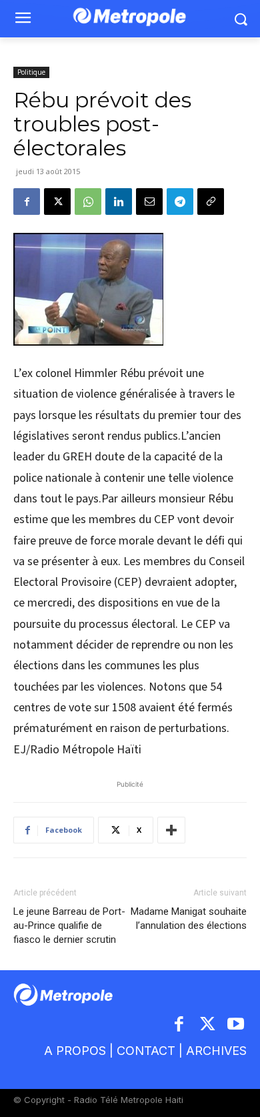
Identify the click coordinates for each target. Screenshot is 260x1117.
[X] (57, 201)
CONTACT (146, 1051)
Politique (31, 72)
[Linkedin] (118, 201)
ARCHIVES (216, 1051)
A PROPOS (75, 1051)
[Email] (149, 201)
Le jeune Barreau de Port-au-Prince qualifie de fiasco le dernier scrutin (69, 925)
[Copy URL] (210, 201)
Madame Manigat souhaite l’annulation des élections (189, 918)
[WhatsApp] (88, 201)
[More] (171, 830)
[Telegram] (180, 201)
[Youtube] (236, 1025)
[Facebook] (26, 201)
